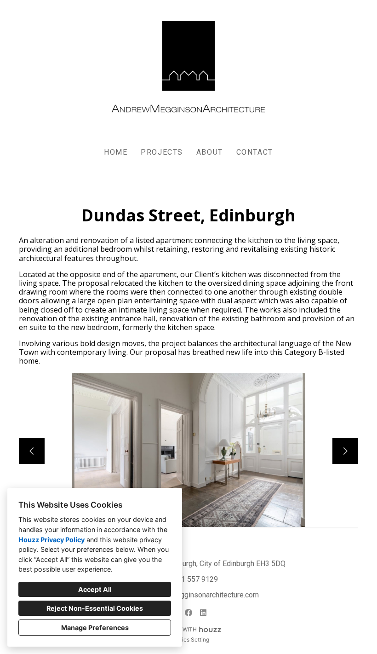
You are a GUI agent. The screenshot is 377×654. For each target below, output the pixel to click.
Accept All (95, 589)
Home (115, 152)
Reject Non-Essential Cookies (94, 608)
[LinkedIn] (203, 613)
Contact (254, 152)
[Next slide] (345, 451)
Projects (162, 152)
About (209, 152)
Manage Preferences (95, 627)
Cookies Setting (188, 639)
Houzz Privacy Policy (51, 540)
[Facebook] (188, 613)
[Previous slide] (32, 451)
